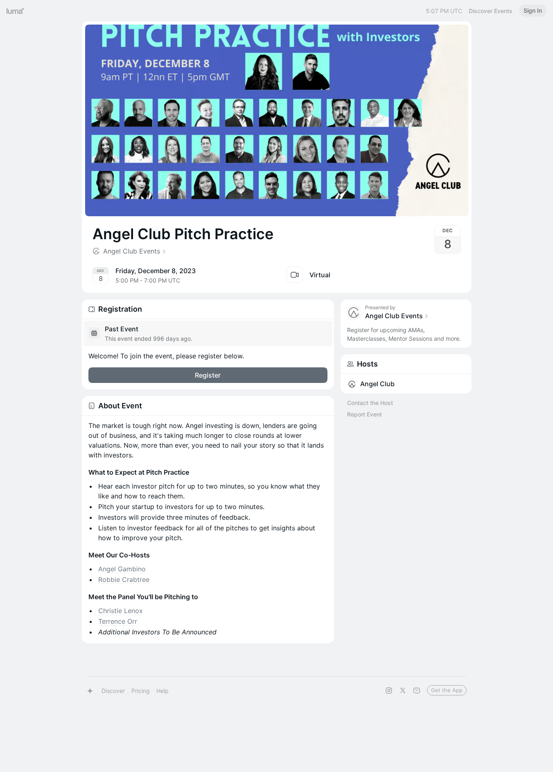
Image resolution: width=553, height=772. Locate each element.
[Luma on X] (403, 690)
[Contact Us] (417, 690)
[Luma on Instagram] (389, 690)
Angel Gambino (122, 569)
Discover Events (490, 10)
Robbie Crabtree (123, 579)
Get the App (447, 690)
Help (162, 690)
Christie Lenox (120, 611)
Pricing (140, 690)
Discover (113, 690)
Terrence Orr (117, 621)
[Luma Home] (16, 10)
